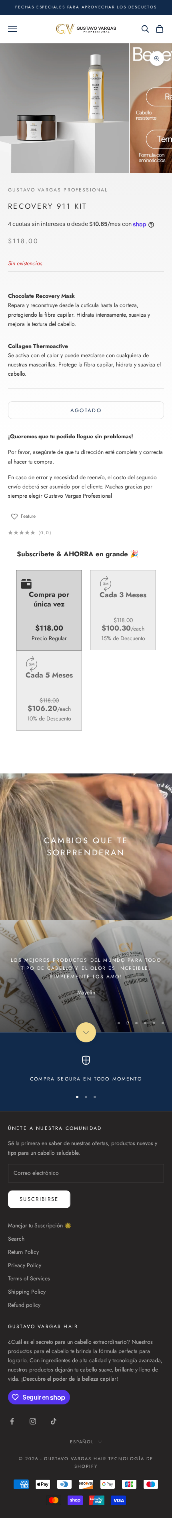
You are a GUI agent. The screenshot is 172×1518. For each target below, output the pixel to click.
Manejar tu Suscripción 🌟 (39, 1225)
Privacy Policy (24, 1265)
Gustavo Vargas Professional (58, 189)
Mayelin (86, 991)
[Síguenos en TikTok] (54, 1421)
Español (82, 1442)
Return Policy (23, 1252)
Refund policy (24, 1305)
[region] (86, 976)
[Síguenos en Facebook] (12, 1421)
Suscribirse (39, 1199)
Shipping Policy (27, 1292)
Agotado (86, 410)
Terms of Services (29, 1278)
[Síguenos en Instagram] (33, 1421)
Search (16, 1239)
